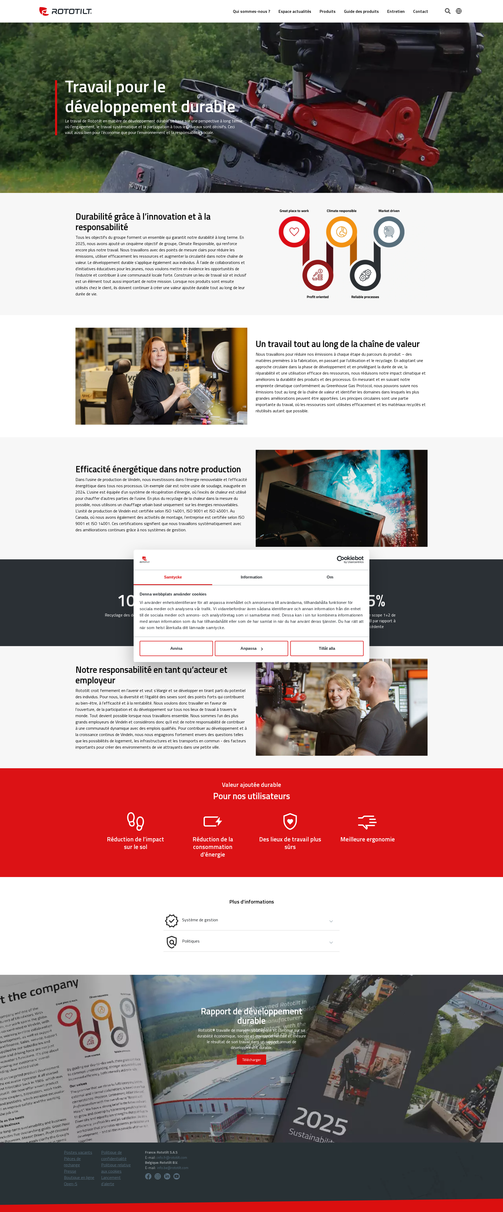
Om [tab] (330, 577)
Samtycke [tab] (173, 577)
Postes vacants (78, 1152)
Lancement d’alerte (111, 1180)
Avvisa (176, 648)
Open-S (70, 1184)
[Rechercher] (448, 10)
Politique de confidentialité (114, 1155)
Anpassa (248, 648)
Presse (70, 1171)
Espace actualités (294, 11)
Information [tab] (251, 577)
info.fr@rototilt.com (172, 1157)
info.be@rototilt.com (172, 1167)
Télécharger (251, 1059)
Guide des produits (361, 11)
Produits (328, 11)
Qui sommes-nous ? (251, 11)
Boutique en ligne (79, 1177)
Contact (420, 11)
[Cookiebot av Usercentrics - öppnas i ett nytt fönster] (341, 560)
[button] (251, 920)
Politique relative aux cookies (116, 1168)
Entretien (396, 11)
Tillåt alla (327, 648)
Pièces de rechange (72, 1161)
